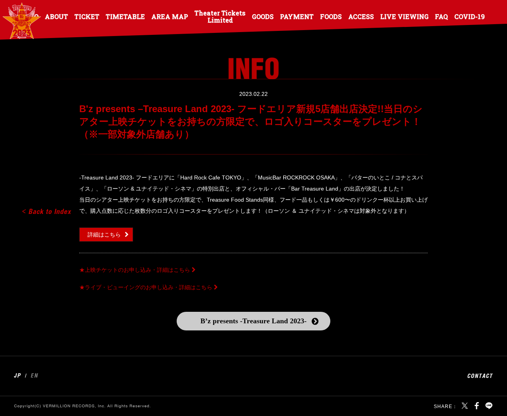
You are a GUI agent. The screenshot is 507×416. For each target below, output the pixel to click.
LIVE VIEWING (404, 16)
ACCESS (361, 16)
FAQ (441, 16)
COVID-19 (469, 16)
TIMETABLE (125, 16)
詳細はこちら (104, 234)
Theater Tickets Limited (220, 16)
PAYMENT (297, 16)
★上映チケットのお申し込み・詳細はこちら (134, 270)
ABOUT (56, 16)
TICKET (86, 16)
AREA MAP (169, 16)
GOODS (263, 16)
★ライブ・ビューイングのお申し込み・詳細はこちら (145, 287)
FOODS (331, 16)
